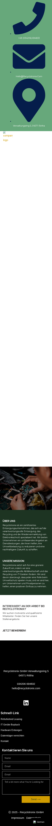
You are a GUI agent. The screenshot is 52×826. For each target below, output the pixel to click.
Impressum (17, 817)
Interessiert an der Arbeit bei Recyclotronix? (24, 607)
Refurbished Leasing (11, 719)
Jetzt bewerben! (14, 630)
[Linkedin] (26, 703)
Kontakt (5, 741)
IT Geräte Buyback (10, 724)
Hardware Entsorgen (11, 730)
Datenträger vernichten (12, 735)
